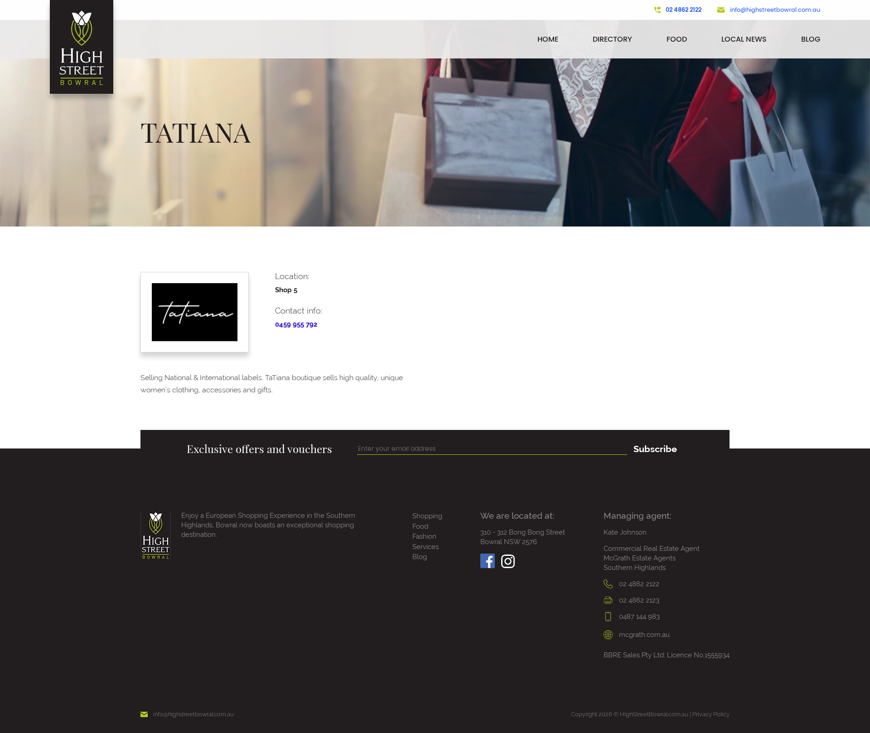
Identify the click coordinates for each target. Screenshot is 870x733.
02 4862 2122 (683, 10)
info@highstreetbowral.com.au (775, 10)
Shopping (427, 516)
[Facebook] (487, 558)
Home (547, 39)
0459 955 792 (296, 324)
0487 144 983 (638, 616)
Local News (744, 39)
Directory (612, 39)
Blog (810, 39)
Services (425, 547)
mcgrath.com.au (643, 635)
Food (677, 39)
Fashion (424, 536)
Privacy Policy (711, 714)
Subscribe (655, 449)
